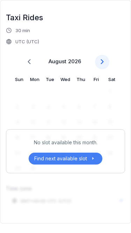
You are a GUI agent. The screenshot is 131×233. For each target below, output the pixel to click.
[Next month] (102, 62)
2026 (74, 61)
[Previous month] (29, 62)
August (57, 61)
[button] (23, 36)
